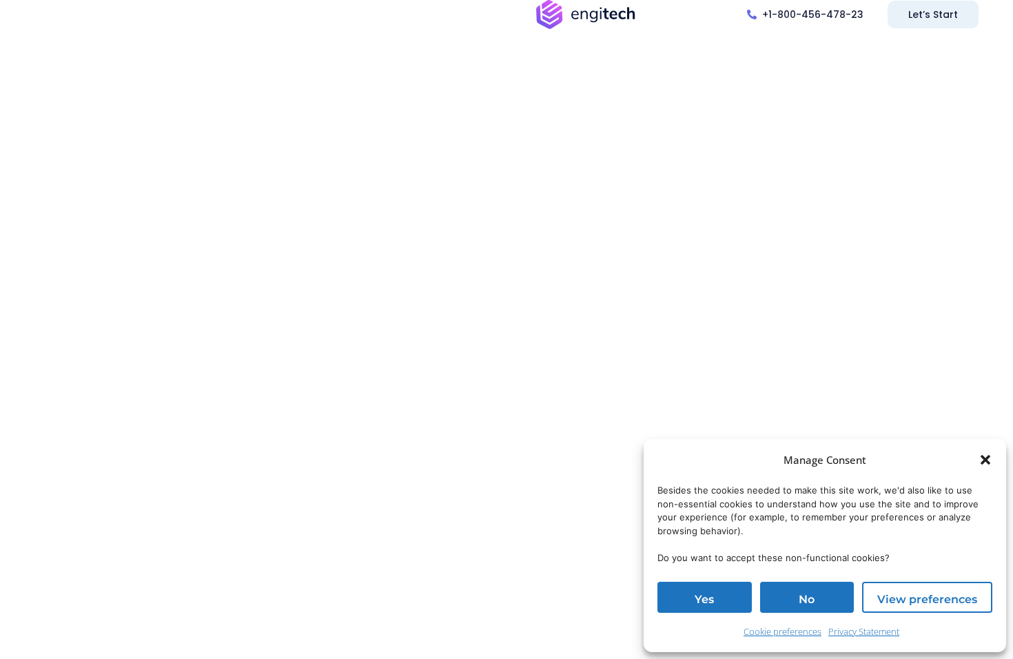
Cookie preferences (782, 631)
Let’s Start (933, 14)
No (807, 599)
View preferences (927, 599)
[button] (985, 460)
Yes (704, 599)
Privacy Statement (863, 631)
